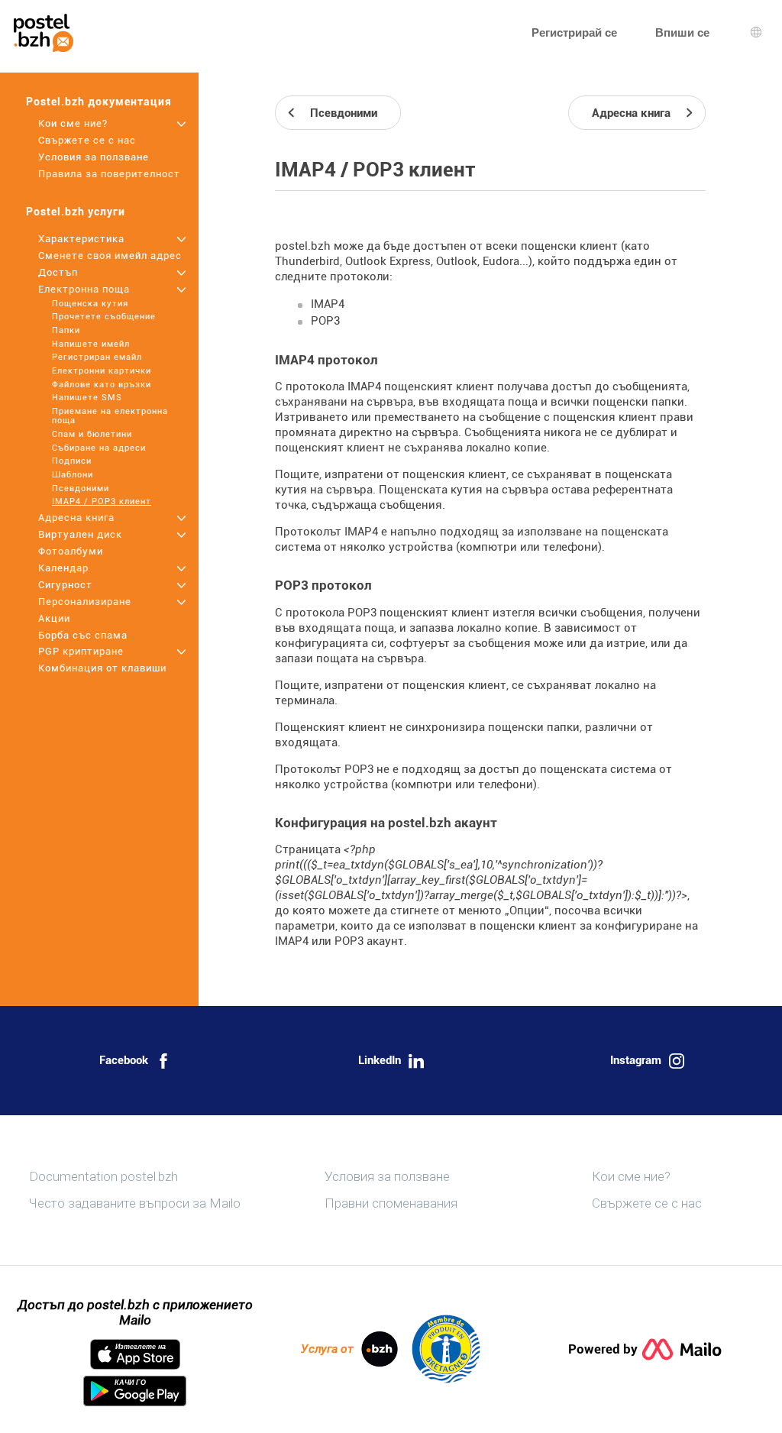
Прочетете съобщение (104, 317)
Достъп (58, 272)
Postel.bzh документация (99, 101)
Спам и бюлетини (92, 434)
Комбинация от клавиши (102, 668)
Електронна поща (84, 289)
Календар (63, 568)
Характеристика (81, 238)
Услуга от (327, 1349)
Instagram (635, 1060)
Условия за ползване (93, 157)
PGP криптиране (81, 651)
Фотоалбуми (70, 551)
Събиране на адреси (99, 448)
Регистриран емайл (97, 357)
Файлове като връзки (101, 385)
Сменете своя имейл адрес (110, 255)
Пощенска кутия (90, 304)
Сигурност (65, 584)
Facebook (123, 1060)
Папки (66, 330)
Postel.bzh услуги (75, 211)
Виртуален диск (80, 534)
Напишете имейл (91, 344)
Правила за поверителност (109, 174)
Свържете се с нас (87, 140)
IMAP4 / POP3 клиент (101, 501)
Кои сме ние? (73, 123)
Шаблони (72, 475)
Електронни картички (101, 371)
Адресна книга (76, 517)
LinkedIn (379, 1060)
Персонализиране (84, 601)
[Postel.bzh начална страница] (43, 33)
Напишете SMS (87, 398)
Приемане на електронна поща (110, 416)
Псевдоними (80, 488)
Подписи (72, 461)
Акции (54, 618)
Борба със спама (83, 635)
